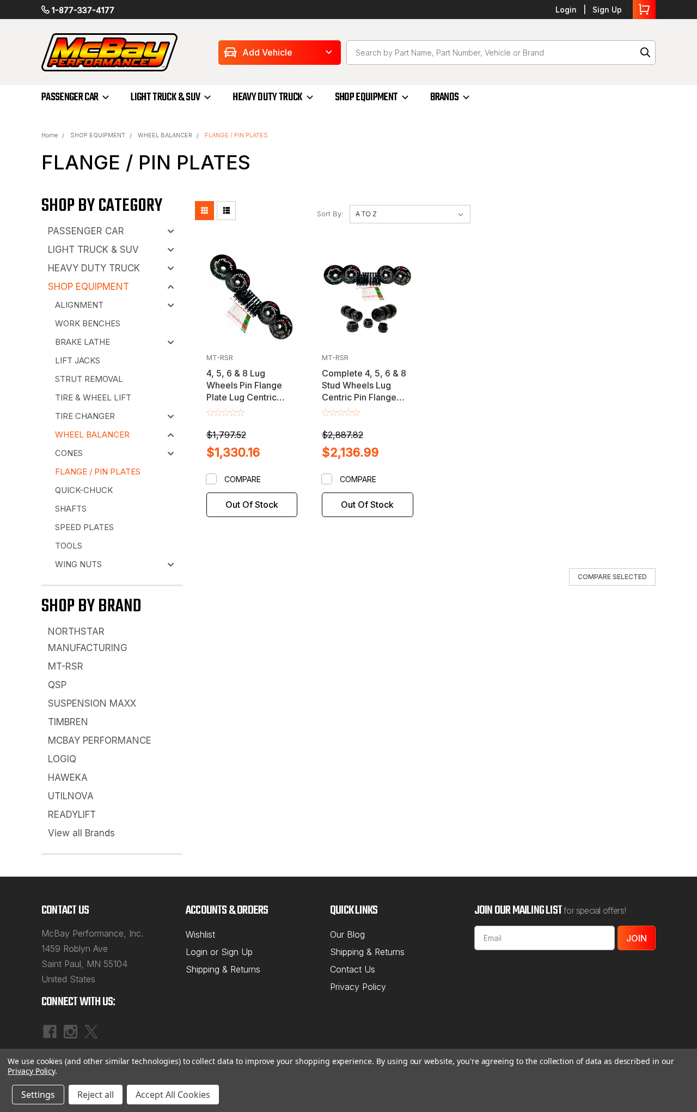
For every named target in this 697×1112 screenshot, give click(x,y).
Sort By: (330, 213)
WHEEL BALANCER (165, 135)
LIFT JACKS (77, 360)
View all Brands (81, 833)
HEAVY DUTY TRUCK (267, 97)
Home (49, 135)
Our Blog (347, 934)
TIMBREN (68, 721)
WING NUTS (78, 564)
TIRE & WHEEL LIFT (93, 397)
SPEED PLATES (84, 527)
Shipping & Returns (223, 969)
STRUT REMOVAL (89, 379)
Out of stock (251, 504)
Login (566, 9)
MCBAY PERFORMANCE (99, 740)
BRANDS (444, 97)
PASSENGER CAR (69, 97)
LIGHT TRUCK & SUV (165, 97)
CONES (69, 453)
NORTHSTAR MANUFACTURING (87, 639)
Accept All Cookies (173, 1095)
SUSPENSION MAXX (92, 703)
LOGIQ (62, 759)
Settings (38, 1095)
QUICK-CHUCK (84, 490)
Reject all (95, 1095)
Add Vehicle (267, 52)
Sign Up (607, 9)
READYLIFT (72, 814)
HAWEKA (68, 777)
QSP (57, 684)
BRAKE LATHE (82, 342)
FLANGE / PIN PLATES (236, 135)
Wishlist (200, 934)
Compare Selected (612, 577)
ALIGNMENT (79, 305)
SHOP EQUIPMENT (366, 97)
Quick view (251, 310)
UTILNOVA (71, 796)
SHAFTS (71, 508)
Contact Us (352, 969)
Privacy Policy (358, 986)
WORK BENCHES (87, 323)
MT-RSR (65, 666)
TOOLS (68, 545)
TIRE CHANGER (85, 416)
